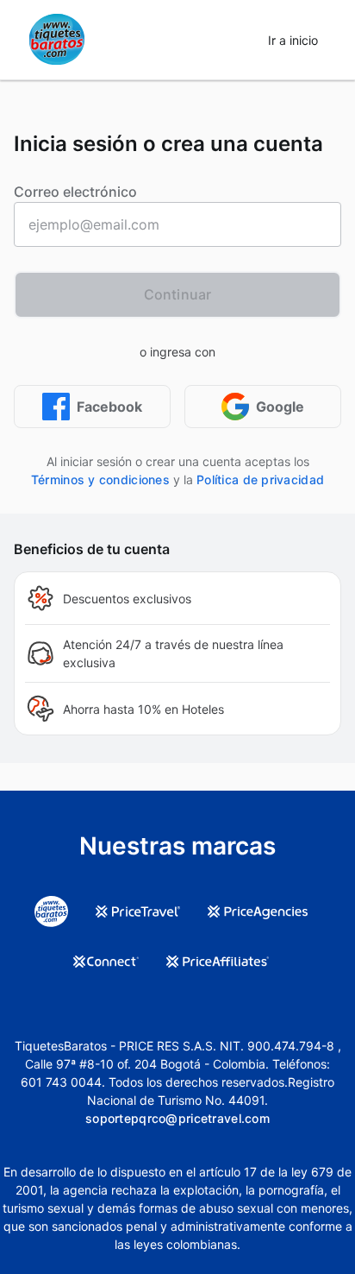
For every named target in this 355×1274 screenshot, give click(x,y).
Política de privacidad (260, 479)
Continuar (177, 294)
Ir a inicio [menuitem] (293, 40)
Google (280, 406)
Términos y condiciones (100, 479)
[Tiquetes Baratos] (57, 40)
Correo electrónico (75, 192)
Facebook (109, 406)
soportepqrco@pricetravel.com (177, 1118)
